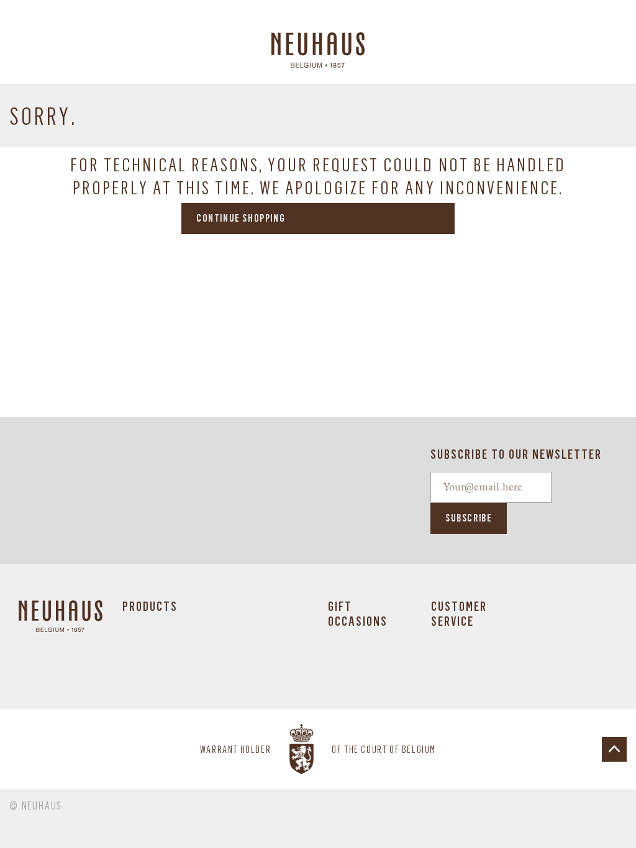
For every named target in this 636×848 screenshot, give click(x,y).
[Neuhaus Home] (318, 50)
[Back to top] (614, 749)
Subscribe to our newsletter (516, 454)
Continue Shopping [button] (240, 218)
